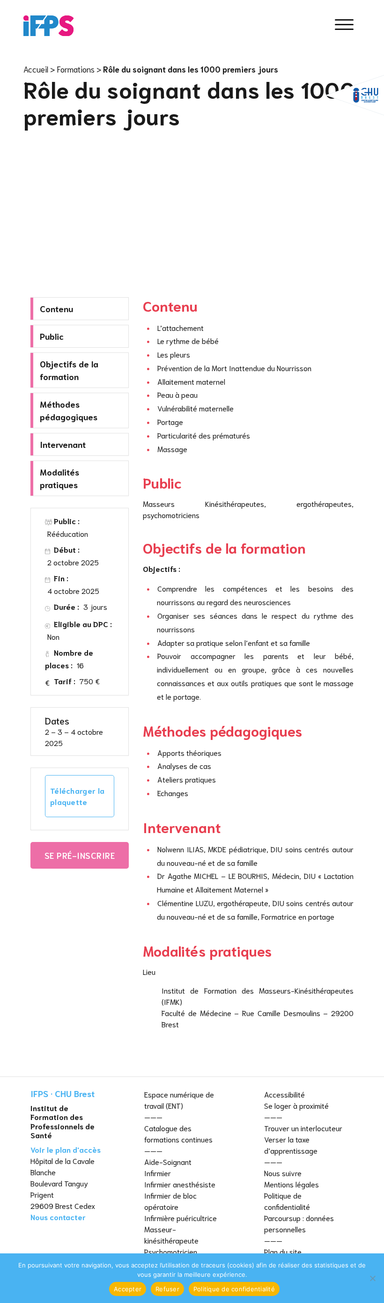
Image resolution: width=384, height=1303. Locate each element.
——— (153, 1116)
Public (52, 336)
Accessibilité (284, 1094)
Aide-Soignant (168, 1161)
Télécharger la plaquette (77, 795)
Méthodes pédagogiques (68, 410)
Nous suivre (283, 1173)
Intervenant (63, 444)
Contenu (56, 308)
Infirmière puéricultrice (180, 1217)
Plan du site (283, 1251)
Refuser (167, 1289)
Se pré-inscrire (79, 855)
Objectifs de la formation (69, 370)
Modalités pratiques (59, 478)
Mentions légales (291, 1184)
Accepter (127, 1289)
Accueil (35, 69)
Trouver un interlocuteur (303, 1128)
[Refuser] (372, 1278)
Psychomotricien (170, 1251)
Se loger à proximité (296, 1105)
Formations (76, 69)
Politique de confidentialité (234, 1289)
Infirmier (157, 1173)
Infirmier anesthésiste (179, 1184)
